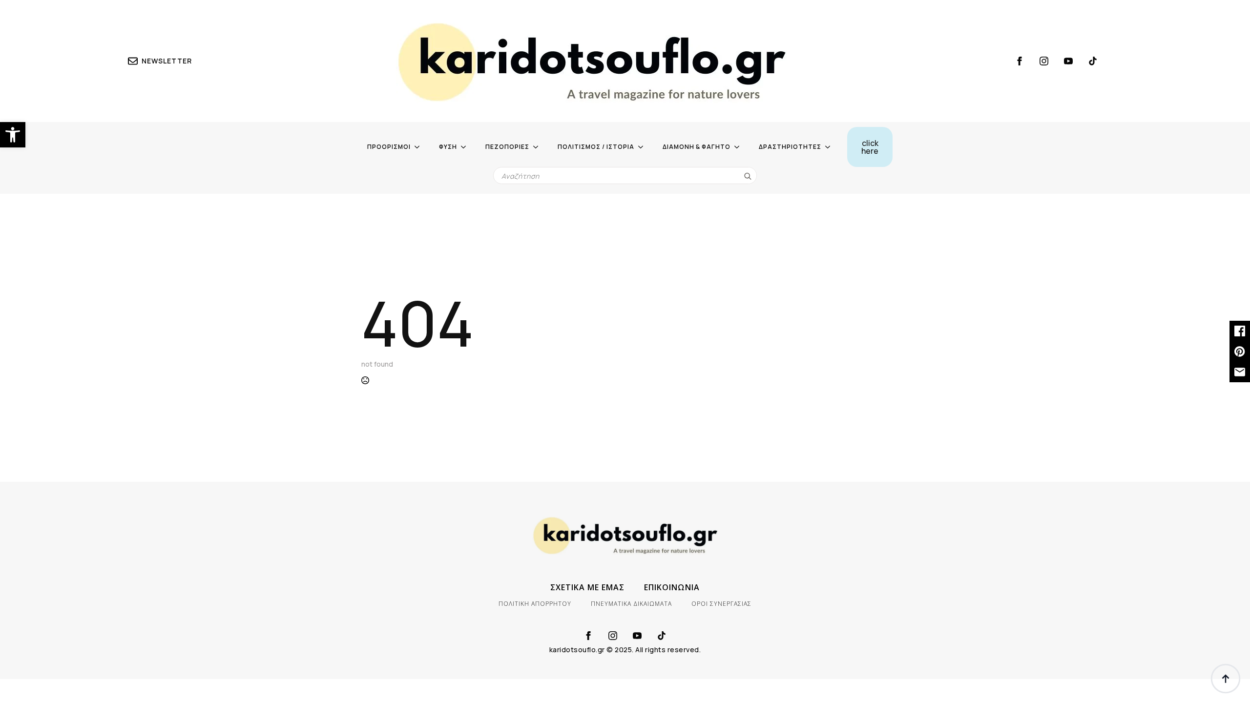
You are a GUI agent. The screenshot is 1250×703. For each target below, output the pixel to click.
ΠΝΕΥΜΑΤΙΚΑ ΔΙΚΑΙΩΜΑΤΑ (631, 604)
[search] (747, 176)
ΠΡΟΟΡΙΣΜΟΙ (389, 147)
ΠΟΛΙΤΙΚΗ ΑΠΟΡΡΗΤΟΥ (535, 604)
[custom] (1092, 61)
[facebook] (1019, 61)
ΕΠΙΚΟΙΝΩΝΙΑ (672, 587)
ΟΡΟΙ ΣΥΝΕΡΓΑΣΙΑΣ (721, 604)
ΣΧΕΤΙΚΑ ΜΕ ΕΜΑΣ (587, 587)
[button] (12, 134)
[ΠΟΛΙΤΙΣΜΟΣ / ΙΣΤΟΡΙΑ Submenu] (643, 147)
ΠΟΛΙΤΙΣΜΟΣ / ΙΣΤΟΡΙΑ (596, 147)
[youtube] (1068, 61)
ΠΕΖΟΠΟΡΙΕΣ (507, 147)
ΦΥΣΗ (448, 147)
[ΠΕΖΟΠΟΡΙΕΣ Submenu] (538, 147)
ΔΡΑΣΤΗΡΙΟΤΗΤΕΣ (790, 147)
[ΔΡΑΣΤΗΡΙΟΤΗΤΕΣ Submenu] (830, 147)
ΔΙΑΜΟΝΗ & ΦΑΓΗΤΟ (696, 147)
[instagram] (1044, 61)
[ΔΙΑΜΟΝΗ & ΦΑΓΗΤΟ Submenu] (739, 147)
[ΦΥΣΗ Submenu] (466, 147)
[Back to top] (1225, 678)
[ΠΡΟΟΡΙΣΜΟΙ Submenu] (420, 147)
